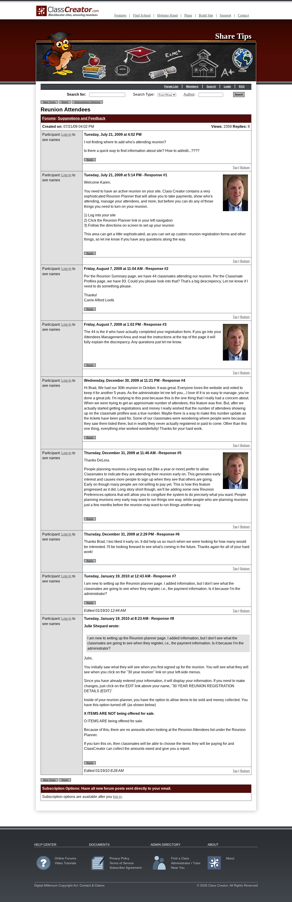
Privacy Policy (119, 858)
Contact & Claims (92, 885)
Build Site (206, 15)
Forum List (171, 86)
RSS (242, 86)
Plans (188, 15)
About (230, 858)
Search (211, 86)
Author (189, 94)
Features (120, 15)
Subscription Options (87, 102)
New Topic (49, 102)
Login (227, 86)
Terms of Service (122, 863)
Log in (66, 134)
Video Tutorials (65, 863)
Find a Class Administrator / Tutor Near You (186, 862)
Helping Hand (167, 15)
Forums (49, 118)
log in (117, 797)
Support (225, 15)
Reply (65, 102)
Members (192, 86)
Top (235, 167)
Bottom (245, 167)
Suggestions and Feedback (81, 118)
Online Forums (65, 858)
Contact (243, 15)
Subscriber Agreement (126, 867)
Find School (142, 15)
